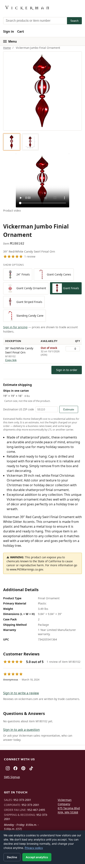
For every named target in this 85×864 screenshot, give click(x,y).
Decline (12, 857)
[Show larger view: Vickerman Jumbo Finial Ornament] (11, 141)
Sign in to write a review (21, 693)
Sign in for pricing (15, 327)
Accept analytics (37, 857)
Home (7, 48)
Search (74, 20)
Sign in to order (66, 370)
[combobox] (35, 20)
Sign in (8, 31)
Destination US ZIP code (18, 409)
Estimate (68, 409)
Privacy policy (34, 847)
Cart (20, 31)
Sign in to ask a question (21, 729)
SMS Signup (12, 777)
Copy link (11, 360)
